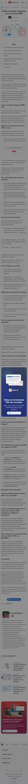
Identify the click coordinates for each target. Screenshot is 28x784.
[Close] (25, 370)
